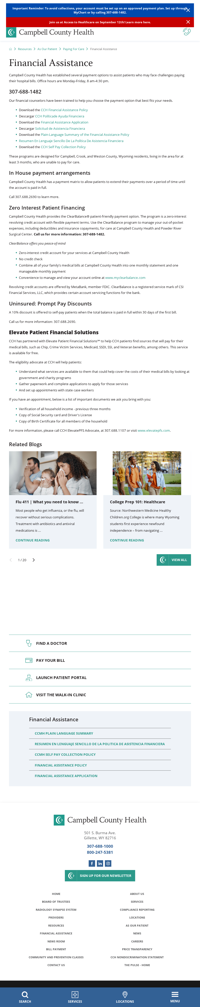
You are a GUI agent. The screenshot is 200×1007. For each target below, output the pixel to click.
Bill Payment (56, 949)
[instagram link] (108, 863)
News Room (56, 941)
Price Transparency (137, 949)
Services (137, 901)
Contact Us (56, 965)
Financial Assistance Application (64, 122)
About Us (137, 894)
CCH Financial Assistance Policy (64, 110)
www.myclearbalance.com (125, 277)
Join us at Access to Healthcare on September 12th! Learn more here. (100, 22)
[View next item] (33, 560)
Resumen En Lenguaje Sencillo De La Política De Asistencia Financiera (71, 141)
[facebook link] (92, 863)
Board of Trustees (56, 901)
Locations (137, 917)
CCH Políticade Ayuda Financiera (59, 116)
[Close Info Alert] (188, 22)
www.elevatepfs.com (154, 430)
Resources (25, 49)
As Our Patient (47, 49)
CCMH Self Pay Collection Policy (65, 754)
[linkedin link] (100, 863)
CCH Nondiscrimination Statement (137, 957)
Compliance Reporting (137, 910)
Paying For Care (73, 49)
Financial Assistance (53, 719)
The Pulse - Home (137, 965)
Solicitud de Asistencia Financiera (60, 128)
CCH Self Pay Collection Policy (63, 147)
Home (56, 894)
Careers (137, 941)
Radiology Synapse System (56, 910)
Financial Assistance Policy (61, 765)
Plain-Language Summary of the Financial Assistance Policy (85, 134)
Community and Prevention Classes (56, 957)
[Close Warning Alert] (188, 10)
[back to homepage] (10, 49)
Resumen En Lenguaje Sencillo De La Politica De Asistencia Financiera (100, 744)
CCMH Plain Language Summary (64, 733)
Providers (56, 917)
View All (179, 560)
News (137, 933)
